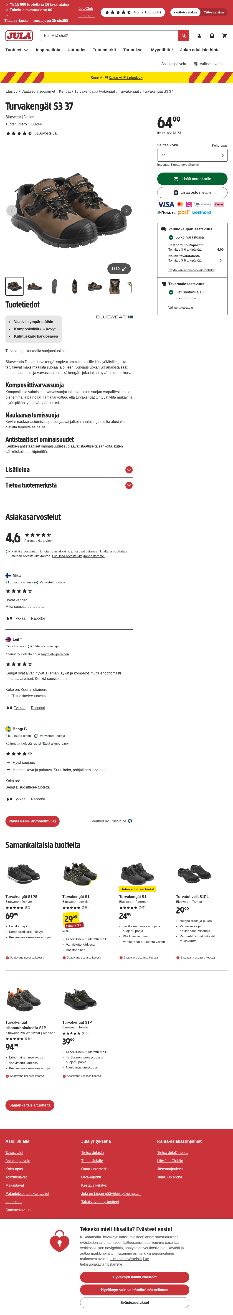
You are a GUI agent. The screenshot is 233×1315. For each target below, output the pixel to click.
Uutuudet (77, 50)
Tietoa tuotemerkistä (31, 485)
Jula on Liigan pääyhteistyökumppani (111, 1193)
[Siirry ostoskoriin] (224, 35)
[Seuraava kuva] (126, 210)
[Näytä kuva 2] (34, 286)
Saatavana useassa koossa (27, 957)
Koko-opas (220, 145)
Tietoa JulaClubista (172, 1153)
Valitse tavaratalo (214, 64)
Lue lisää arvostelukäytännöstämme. (78, 556)
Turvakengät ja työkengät (94, 91)
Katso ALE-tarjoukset (126, 78)
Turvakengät (129, 91)
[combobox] (114, 35)
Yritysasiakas (214, 12)
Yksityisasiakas (185, 12)
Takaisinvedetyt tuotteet (100, 1202)
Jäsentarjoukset (170, 1169)
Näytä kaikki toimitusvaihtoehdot (191, 270)
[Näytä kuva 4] (75, 286)
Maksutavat (14, 1185)
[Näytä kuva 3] (55, 286)
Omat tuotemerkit (95, 1169)
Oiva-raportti (91, 1177)
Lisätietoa (17, 469)
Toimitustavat (16, 1177)
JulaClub (86, 8)
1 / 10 (115, 269)
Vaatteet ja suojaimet (38, 91)
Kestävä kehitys (94, 1185)
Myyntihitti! (162, 50)
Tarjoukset (133, 50)
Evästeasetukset (134, 1303)
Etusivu (11, 91)
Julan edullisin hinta (200, 50)
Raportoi (38, 618)
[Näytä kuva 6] (115, 286)
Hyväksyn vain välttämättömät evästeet (134, 1290)
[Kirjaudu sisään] (199, 35)
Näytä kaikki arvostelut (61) (32, 821)
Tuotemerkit (104, 50)
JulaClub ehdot (169, 1177)
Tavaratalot (14, 1153)
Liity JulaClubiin (170, 1161)
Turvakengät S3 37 (158, 91)
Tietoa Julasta (92, 1153)
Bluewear (13, 117)
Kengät (65, 91)
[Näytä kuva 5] (95, 286)
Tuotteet (13, 50)
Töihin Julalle (92, 1161)
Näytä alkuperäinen (55, 654)
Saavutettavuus (17, 1210)
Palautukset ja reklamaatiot (27, 1193)
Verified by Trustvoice (109, 821)
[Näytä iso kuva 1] (69, 210)
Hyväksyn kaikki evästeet (135, 1277)
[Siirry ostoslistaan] (212, 35)
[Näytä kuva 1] (14, 286)
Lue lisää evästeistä (126, 1259)
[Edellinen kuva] (11, 210)
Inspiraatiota (48, 50)
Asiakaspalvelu (173, 64)
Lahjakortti (87, 16)
